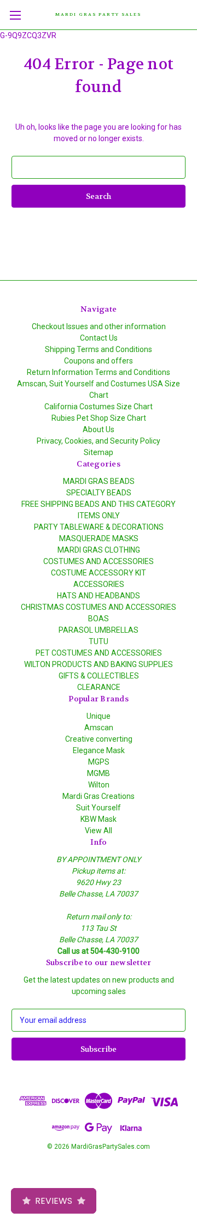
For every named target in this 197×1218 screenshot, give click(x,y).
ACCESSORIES (98, 584)
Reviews (53, 1201)
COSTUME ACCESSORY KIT (98, 572)
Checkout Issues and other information (99, 326)
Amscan (98, 727)
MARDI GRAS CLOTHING (98, 550)
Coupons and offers (98, 360)
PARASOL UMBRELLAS (98, 630)
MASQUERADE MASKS (98, 538)
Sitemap (98, 452)
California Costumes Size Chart (98, 406)
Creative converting (98, 739)
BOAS (98, 618)
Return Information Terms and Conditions (98, 372)
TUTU (98, 641)
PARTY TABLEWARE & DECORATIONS (99, 527)
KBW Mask (98, 819)
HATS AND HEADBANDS (98, 595)
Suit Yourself (98, 807)
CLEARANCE (98, 687)
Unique (98, 716)
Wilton (98, 784)
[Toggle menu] (15, 15)
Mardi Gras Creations (98, 796)
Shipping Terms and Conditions (98, 349)
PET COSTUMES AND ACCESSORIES (99, 653)
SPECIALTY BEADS (98, 492)
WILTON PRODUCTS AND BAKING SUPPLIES (98, 664)
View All (98, 830)
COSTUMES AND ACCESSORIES (98, 561)
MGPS (98, 762)
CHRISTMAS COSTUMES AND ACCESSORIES (98, 607)
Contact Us (99, 338)
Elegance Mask (99, 750)
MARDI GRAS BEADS (99, 481)
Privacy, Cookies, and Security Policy (98, 441)
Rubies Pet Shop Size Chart (98, 418)
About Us (98, 429)
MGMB (98, 773)
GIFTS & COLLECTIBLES (99, 675)
